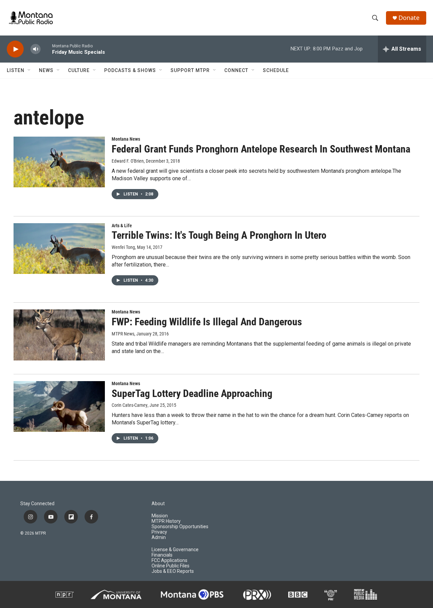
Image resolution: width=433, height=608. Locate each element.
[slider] (46, 48)
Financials (162, 555)
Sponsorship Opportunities (180, 526)
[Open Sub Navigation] (29, 70)
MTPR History (166, 521)
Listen (15, 70)
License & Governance (175, 549)
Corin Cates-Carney (129, 405)
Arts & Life (122, 225)
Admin (159, 537)
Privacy (159, 532)
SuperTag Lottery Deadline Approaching (192, 393)
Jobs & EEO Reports (173, 571)
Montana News (126, 139)
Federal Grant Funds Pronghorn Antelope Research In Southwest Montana (261, 149)
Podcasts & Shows (130, 70)
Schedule (276, 70)
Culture (79, 70)
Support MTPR (190, 70)
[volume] (35, 49)
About (158, 503)
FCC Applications (169, 560)
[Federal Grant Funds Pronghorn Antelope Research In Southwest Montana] (59, 162)
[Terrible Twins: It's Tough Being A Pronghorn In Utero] (59, 248)
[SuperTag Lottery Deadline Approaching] (59, 406)
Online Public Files (170, 565)
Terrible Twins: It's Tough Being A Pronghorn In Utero (219, 235)
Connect (236, 70)
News (46, 70)
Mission (160, 515)
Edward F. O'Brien (128, 161)
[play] (15, 49)
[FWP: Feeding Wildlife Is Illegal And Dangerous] (59, 334)
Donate (408, 17)
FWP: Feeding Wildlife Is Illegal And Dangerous (207, 322)
